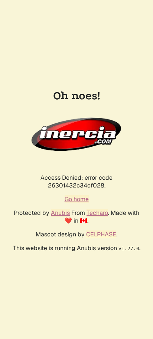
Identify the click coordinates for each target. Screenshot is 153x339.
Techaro (97, 213)
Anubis (60, 213)
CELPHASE (101, 234)
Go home (77, 199)
